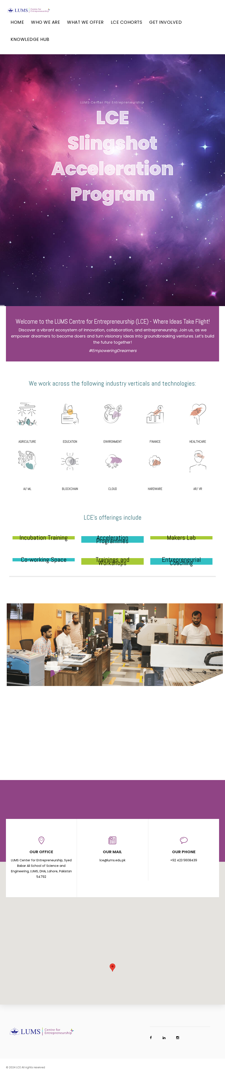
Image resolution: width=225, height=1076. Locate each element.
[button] (112, 967)
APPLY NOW (112, 220)
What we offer (85, 22)
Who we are (45, 22)
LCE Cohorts (126, 22)
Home (17, 22)
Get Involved (165, 22)
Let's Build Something (112, 708)
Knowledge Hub (30, 39)
